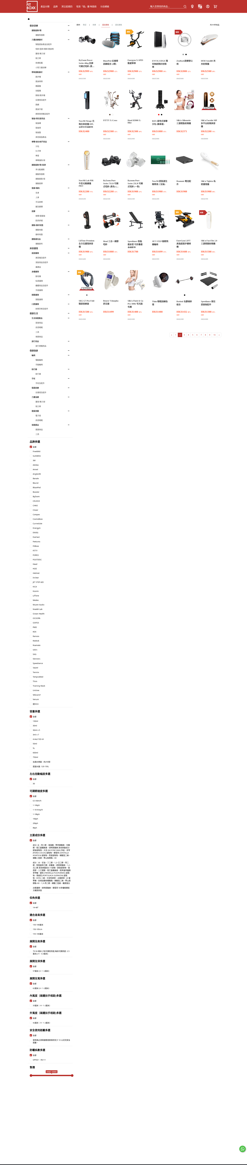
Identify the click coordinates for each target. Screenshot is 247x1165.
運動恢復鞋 (40, 35)
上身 (37, 197)
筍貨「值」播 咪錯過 (86, 6)
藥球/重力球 (40, 53)
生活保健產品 (37, 318)
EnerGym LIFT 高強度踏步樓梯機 (184, 244)
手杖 (33, 378)
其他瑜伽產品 (41, 137)
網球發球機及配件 (43, 114)
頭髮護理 (35, 295)
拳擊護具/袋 (40, 160)
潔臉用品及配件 (42, 262)
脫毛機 (38, 276)
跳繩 (37, 104)
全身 (37, 192)
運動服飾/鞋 (36, 30)
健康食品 (39, 429)
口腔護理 (35, 304)
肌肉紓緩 (39, 220)
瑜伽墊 (38, 132)
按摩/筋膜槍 (40, 216)
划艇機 (38, 90)
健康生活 (34, 313)
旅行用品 (35, 341)
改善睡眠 (39, 327)
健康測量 (35, 411)
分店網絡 (104, 6)
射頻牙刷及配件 (42, 308)
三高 (37, 332)
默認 (84, 25)
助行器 (34, 369)
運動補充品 (36, 239)
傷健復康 (34, 350)
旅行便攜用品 (41, 346)
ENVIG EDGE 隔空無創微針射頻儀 (160, 64)
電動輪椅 (39, 360)
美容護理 (34, 248)
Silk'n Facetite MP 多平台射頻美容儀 (209, 123)
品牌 (55, 6)
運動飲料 (39, 243)
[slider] (31, 1075)
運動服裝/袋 (40, 178)
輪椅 (33, 355)
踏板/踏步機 (40, 95)
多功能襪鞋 (40, 169)
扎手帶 (38, 151)
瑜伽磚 (38, 123)
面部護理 (35, 253)
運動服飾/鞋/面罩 (39, 165)
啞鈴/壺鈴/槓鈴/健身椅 (45, 49)
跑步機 (38, 76)
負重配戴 (39, 63)
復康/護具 (36, 188)
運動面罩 (39, 183)
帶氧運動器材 (37, 72)
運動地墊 (39, 229)
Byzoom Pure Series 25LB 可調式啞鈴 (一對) (135, 183)
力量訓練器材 (37, 39)
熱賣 (94, 25)
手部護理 (39, 290)
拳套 (37, 155)
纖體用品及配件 (42, 285)
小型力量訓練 (41, 67)
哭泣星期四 (66, 6)
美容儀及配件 (41, 257)
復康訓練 (35, 388)
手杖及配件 (40, 383)
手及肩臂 (39, 202)
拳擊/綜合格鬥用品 (39, 141)
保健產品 (35, 425)
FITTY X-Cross (110, 120)
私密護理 (39, 281)
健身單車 (39, 81)
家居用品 (39, 322)
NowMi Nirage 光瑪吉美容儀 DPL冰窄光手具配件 (86, 124)
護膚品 (38, 267)
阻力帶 (38, 58)
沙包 (37, 146)
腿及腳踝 (39, 206)
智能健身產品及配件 (44, 44)
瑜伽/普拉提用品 (38, 118)
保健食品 (39, 336)
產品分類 (45, 6)
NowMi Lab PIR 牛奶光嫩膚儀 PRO (86, 183)
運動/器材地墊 (37, 225)
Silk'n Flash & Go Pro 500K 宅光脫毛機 (135, 304)
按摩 (33, 211)
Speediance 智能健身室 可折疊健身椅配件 (135, 244)
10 (214, 335)
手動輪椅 (39, 364)
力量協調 (35, 397)
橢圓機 (38, 86)
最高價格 (105, 25)
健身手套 (39, 109)
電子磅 (38, 415)
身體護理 (35, 271)
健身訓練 (34, 25)
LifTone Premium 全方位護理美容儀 (86, 244)
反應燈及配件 (41, 100)
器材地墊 (39, 234)
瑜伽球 (38, 127)
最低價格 (118, 25)
